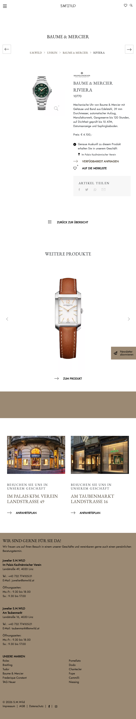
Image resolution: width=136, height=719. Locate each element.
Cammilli (74, 678)
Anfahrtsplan (26, 513)
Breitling (7, 665)
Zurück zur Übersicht (72, 222)
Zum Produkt (72, 379)
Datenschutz (36, 706)
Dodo (72, 665)
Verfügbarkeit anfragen (100, 161)
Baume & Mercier (13, 673)
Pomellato (75, 661)
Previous (7, 319)
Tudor (6, 669)
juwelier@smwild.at (23, 580)
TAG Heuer (9, 682)
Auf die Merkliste (94, 168)
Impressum (9, 706)
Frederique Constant (15, 678)
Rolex (6, 661)
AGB (22, 706)
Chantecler (75, 669)
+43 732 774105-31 (20, 576)
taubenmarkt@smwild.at (25, 628)
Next (129, 319)
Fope (72, 673)
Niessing (74, 682)
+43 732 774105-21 (20, 624)
